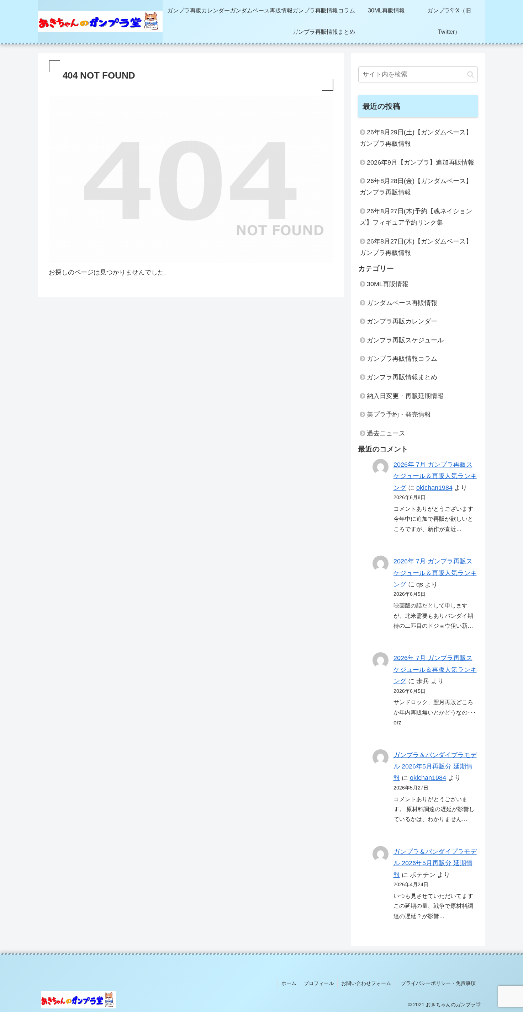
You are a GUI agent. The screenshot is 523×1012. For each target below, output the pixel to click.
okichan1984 (434, 487)
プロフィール (319, 983)
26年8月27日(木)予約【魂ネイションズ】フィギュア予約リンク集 (416, 217)
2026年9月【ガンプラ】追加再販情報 (420, 162)
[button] (470, 74)
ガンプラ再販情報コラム (402, 358)
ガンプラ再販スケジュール (405, 340)
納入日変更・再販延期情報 (405, 396)
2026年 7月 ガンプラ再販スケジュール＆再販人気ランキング (435, 476)
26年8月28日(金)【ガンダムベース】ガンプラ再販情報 (416, 186)
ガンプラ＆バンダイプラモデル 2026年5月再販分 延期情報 (435, 766)
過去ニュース (386, 433)
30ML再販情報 (387, 284)
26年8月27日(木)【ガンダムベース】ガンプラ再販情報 (416, 247)
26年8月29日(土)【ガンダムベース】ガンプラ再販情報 (416, 138)
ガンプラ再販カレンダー (402, 321)
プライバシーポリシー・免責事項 (441, 983)
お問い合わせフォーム (366, 983)
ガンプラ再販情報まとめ (402, 377)
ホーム (288, 983)
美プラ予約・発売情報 (399, 414)
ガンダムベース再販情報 (402, 302)
